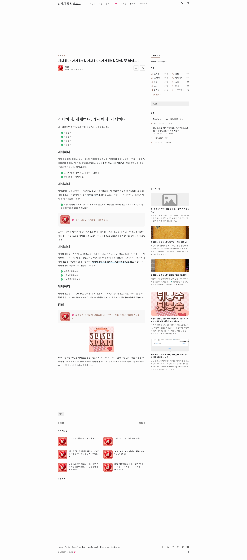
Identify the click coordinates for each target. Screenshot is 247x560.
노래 (155, 86)
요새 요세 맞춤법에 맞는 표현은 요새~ (84, 438)
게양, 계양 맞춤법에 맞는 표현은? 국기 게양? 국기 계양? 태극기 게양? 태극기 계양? (129, 467)
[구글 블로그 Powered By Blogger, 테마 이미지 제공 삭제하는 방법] (170, 351)
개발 (177, 74)
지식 (61, 414)
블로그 (108, 3)
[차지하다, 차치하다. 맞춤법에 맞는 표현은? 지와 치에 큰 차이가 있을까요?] (65, 320)
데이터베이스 (180, 78)
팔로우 (132, 3)
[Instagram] (178, 547)
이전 (62, 423)
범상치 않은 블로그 (69, 3)
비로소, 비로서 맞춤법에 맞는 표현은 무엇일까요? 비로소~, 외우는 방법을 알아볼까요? (83, 467)
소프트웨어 (179, 90)
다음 (141, 423)
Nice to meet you (160, 119)
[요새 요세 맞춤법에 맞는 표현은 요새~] (62, 445)
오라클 (156, 74)
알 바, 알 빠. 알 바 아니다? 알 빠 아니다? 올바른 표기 (129, 452)
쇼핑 (100, 3)
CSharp (157, 78)
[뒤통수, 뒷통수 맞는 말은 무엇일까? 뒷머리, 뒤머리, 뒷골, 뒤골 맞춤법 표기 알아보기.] (170, 315)
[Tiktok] (173, 547)
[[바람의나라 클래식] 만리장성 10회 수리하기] (170, 271)
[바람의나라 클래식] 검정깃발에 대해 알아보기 (169, 242)
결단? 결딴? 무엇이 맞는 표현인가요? (92, 219)
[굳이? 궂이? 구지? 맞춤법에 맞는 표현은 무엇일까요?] (170, 205)
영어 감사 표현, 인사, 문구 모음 (127, 438)
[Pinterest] (183, 547)
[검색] (188, 3)
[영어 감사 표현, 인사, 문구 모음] (108, 445)
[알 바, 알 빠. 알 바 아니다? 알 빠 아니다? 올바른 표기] (108, 458)
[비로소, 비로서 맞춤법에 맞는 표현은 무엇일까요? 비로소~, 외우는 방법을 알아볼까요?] (62, 471)
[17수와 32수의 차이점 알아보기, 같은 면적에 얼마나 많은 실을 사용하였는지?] (62, 458)
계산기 (92, 3)
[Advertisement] (123, 31)
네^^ (155, 123)
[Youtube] (188, 547)
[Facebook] (162, 547)
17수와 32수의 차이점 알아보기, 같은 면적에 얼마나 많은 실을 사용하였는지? (84, 454)
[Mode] (181, 3)
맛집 (155, 82)
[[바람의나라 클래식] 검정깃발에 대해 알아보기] (170, 238)
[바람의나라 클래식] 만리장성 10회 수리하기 (169, 275)
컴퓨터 (156, 90)
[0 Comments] (136, 68)
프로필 (123, 3)
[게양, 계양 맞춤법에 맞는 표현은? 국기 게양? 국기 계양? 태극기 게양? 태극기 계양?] (108, 471)
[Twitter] (167, 547)
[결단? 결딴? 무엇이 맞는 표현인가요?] (65, 223)
